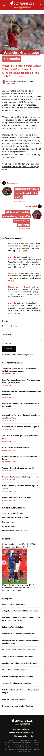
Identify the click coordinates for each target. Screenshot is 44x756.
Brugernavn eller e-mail (9, 326)
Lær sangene (8, 522)
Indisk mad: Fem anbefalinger (13, 627)
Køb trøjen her (8, 526)
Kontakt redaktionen (21, 729)
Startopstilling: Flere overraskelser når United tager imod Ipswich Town (25, 245)
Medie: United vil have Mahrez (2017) (18, 585)
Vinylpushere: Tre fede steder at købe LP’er (18, 634)
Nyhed (6, 45)
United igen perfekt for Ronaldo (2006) (18, 588)
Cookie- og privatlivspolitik (22, 736)
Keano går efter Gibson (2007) (15, 547)
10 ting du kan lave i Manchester (14, 670)
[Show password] (40, 338)
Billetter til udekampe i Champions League (17, 676)
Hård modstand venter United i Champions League (20, 477)
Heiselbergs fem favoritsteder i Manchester (18, 706)
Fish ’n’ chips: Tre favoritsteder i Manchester (18, 650)
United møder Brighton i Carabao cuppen (17, 497)
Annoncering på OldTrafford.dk (21, 733)
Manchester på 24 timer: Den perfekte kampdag (19, 663)
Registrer (6, 355)
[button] (3, 5)
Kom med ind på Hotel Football (13, 699)
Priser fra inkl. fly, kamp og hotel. (20, 167)
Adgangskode (6, 335)
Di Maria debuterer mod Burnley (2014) (19, 544)
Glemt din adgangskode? (22, 355)
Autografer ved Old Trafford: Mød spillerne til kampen (21, 611)
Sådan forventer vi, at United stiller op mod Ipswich (20, 427)
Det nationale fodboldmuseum (13, 604)
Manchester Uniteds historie (15, 531)
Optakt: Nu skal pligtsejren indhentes (15, 447)
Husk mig (8, 343)
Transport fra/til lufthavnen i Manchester (17, 683)
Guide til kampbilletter (12, 513)
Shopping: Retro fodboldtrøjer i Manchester (18, 656)
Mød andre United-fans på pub (16, 517)
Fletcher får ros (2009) (12, 590)
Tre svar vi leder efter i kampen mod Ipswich (18, 468)
